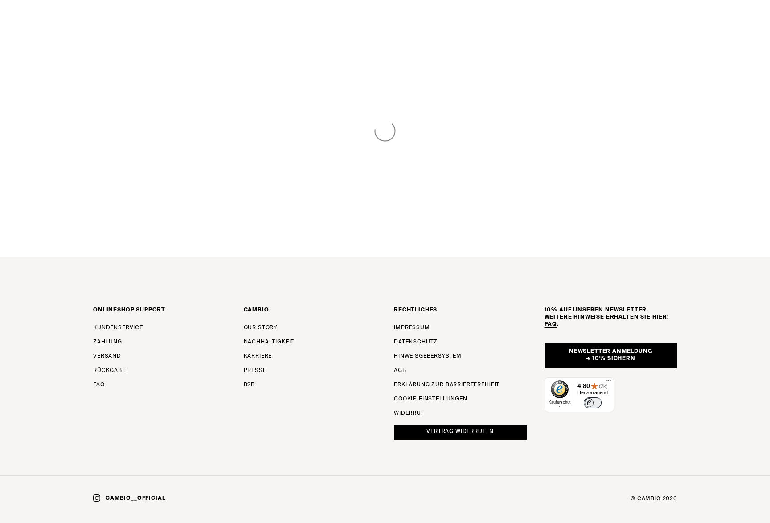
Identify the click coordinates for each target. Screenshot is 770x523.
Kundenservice (118, 328)
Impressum (412, 328)
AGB (400, 370)
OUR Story (261, 328)
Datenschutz (416, 342)
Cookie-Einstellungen (430, 399)
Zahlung (107, 342)
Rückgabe (109, 370)
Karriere (258, 356)
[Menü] (608, 382)
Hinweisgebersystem (428, 356)
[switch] (593, 402)
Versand (107, 356)
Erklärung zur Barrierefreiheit (447, 385)
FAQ (99, 385)
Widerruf (409, 413)
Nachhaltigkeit (269, 342)
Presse (255, 370)
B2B (249, 385)
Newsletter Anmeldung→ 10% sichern (610, 355)
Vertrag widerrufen (460, 431)
